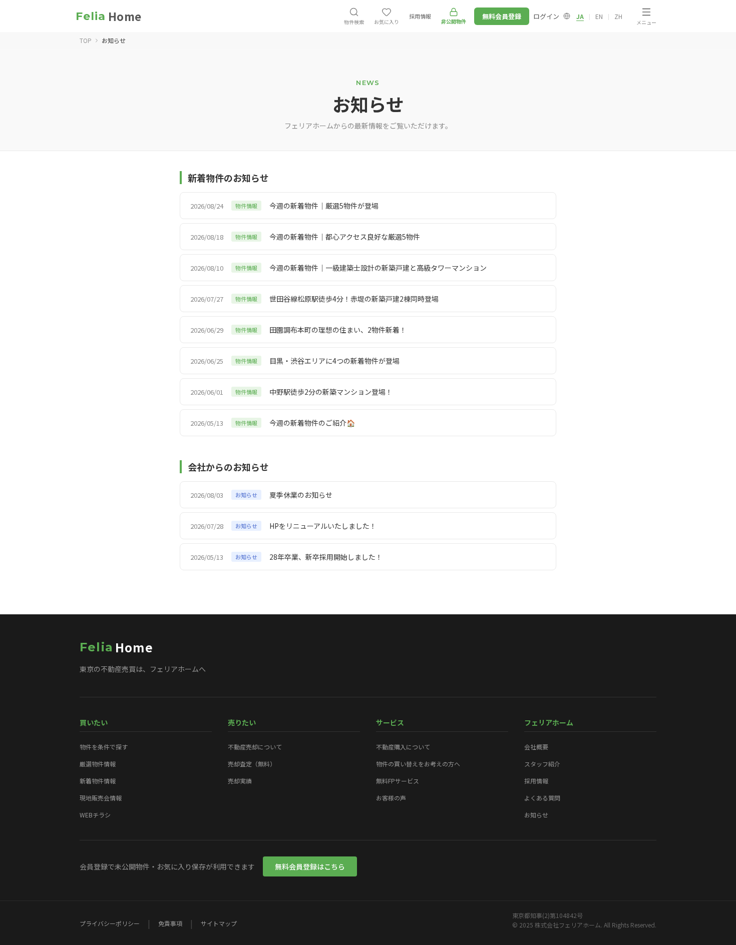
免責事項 (170, 923)
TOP (86, 40)
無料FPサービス (397, 780)
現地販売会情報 (101, 797)
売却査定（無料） (252, 763)
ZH (618, 16)
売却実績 (240, 780)
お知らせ (536, 814)
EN (599, 16)
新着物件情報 (98, 780)
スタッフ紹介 (542, 763)
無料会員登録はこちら (310, 866)
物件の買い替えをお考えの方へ (418, 763)
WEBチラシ (95, 814)
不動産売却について (255, 746)
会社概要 (536, 746)
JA (580, 16)
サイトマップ (219, 923)
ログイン (546, 16)
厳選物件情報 (98, 763)
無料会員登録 (501, 16)
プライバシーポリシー (110, 923)
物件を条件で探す (104, 746)
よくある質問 (542, 797)
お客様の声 (391, 797)
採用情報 (536, 780)
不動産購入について (403, 746)
